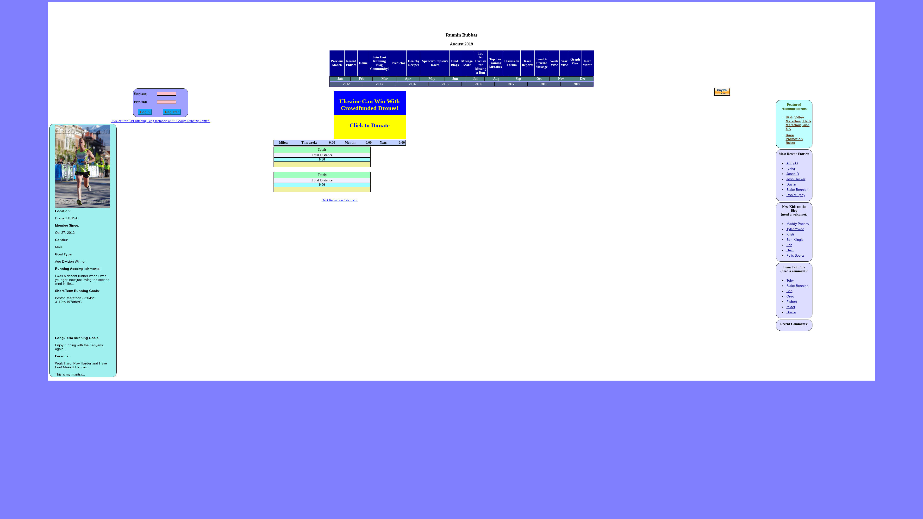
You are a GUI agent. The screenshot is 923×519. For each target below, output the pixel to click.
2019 (577, 84)
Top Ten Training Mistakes (495, 63)
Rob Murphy (795, 195)
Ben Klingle (795, 239)
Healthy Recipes (413, 63)
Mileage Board (467, 63)
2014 (412, 84)
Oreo (790, 296)
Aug (496, 78)
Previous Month (337, 63)
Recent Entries (351, 63)
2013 (379, 84)
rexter (790, 168)
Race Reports (527, 63)
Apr (408, 78)
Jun (455, 78)
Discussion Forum (511, 63)
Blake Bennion (797, 190)
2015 (445, 84)
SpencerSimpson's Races (435, 63)
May (432, 78)
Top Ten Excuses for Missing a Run (480, 63)
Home (363, 63)
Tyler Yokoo (795, 229)
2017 (511, 84)
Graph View (575, 61)
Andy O (792, 163)
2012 (346, 84)
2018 (544, 84)
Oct (539, 78)
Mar (384, 78)
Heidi (790, 250)
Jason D (792, 174)
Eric (789, 245)
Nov (561, 78)
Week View (554, 63)
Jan (340, 78)
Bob (789, 291)
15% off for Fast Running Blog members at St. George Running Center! (160, 121)
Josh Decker (795, 179)
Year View (564, 63)
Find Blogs (455, 63)
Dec (582, 78)
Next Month (587, 63)
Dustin (791, 184)
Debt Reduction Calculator (340, 200)
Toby (790, 280)
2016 (478, 84)
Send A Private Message (542, 63)
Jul (475, 78)
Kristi (790, 234)
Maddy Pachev (797, 224)
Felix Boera (795, 255)
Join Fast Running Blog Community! (379, 63)
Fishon (791, 301)
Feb (361, 78)
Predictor (398, 63)
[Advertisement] (461, 13)
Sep (518, 78)
